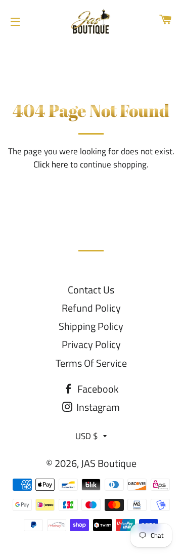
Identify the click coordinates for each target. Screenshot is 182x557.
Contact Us (91, 289)
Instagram (97, 407)
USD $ (86, 436)
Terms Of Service (91, 363)
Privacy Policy (91, 344)
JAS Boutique (108, 463)
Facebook (97, 389)
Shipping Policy (91, 326)
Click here (50, 164)
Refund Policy (91, 308)
